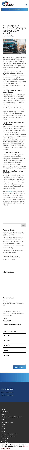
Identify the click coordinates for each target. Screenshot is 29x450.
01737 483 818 (7, 320)
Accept (3, 448)
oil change (9, 191)
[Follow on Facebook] (2, 441)
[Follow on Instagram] (6, 441)
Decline (8, 448)
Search (23, 225)
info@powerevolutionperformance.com (11, 417)
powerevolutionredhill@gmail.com (12, 324)
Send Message (19, 367)
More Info (25, 446)
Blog (12, 36)
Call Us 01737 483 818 (14, 9)
